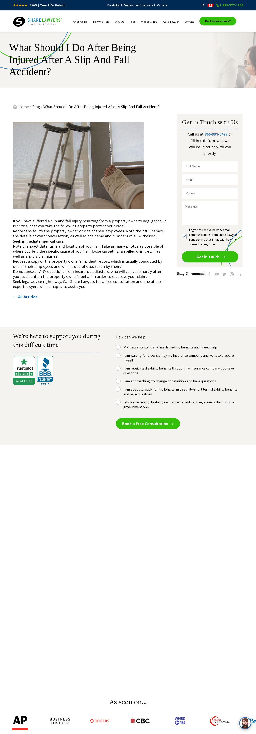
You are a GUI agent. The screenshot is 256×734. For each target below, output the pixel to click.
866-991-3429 (216, 134)
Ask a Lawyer (171, 21)
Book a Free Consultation (145, 423)
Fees (133, 21)
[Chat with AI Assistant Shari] (245, 723)
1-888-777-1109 (231, 5)
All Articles (27, 296)
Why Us (119, 21)
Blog (36, 106)
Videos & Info (149, 21)
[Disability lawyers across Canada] (210, 5)
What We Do (80, 21)
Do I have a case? (218, 21)
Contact (189, 21)
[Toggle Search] (203, 5)
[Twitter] (224, 273)
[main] (128, 364)
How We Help (101, 21)
